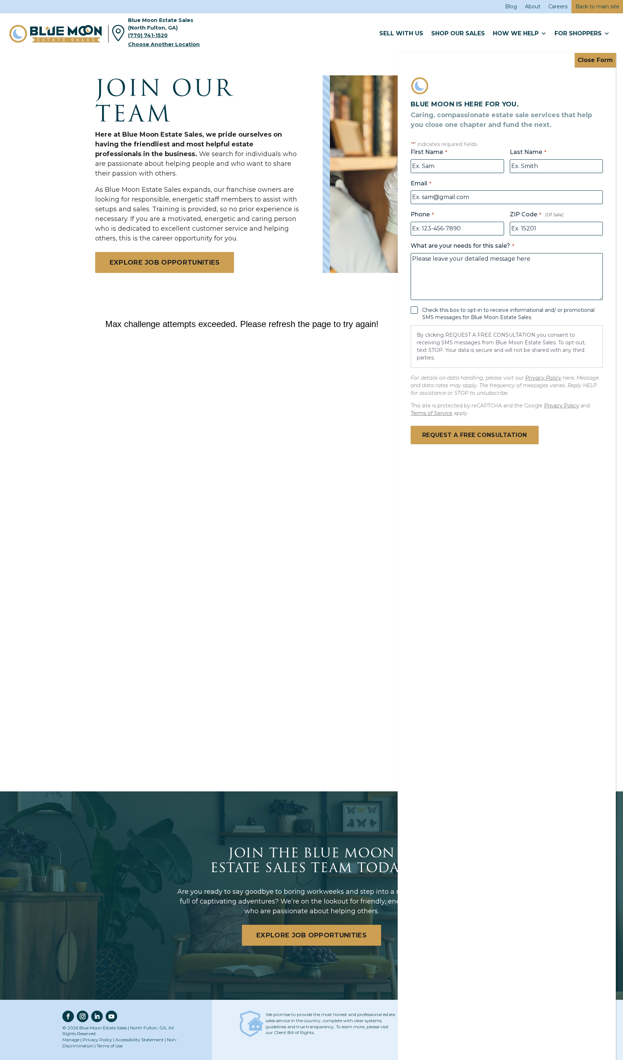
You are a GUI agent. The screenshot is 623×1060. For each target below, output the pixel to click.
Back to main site (597, 6)
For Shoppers (578, 33)
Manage (70, 1039)
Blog (511, 6)
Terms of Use (110, 1045)
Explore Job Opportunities (165, 262)
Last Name (528, 152)
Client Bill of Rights (294, 1032)
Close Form (595, 60)
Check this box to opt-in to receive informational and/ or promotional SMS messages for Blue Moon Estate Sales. (508, 314)
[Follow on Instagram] (82, 1016)
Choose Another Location (164, 44)
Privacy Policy (97, 1039)
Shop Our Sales (458, 33)
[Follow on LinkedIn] (97, 1016)
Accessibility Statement (139, 1039)
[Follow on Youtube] (111, 1016)
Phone (422, 214)
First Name (429, 152)
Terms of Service (431, 413)
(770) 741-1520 (148, 35)
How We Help (516, 33)
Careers (557, 6)
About (532, 6)
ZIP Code (525, 214)
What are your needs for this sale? (462, 245)
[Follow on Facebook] (68, 1016)
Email (421, 183)
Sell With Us (401, 33)
